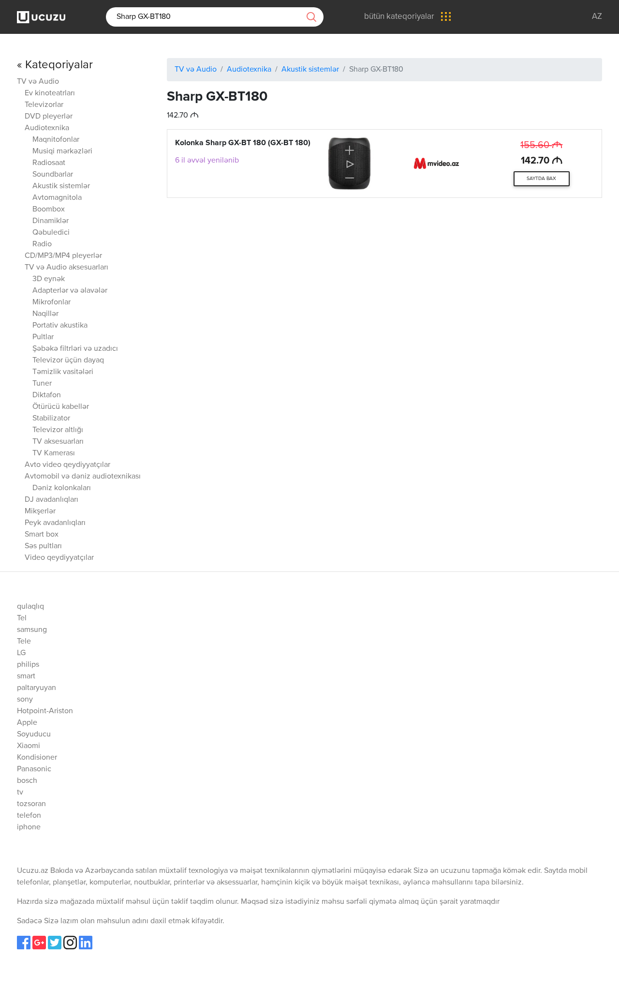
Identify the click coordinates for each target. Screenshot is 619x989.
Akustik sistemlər (61, 186)
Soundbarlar (52, 175)
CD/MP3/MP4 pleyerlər (63, 256)
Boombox (48, 209)
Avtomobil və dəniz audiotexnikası (83, 476)
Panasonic (34, 769)
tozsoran (31, 804)
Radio (42, 244)
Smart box (42, 535)
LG (21, 653)
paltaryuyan (36, 688)
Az (597, 17)
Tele (24, 641)
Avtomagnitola (57, 198)
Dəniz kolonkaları (61, 488)
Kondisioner (37, 758)
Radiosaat (48, 163)
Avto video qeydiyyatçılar (67, 465)
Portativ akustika (60, 326)
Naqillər (45, 314)
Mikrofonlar (51, 302)
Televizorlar (44, 105)
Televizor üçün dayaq (68, 360)
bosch (27, 781)
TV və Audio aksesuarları (66, 267)
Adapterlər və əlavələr (69, 291)
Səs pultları (43, 546)
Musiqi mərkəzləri (62, 151)
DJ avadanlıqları (51, 500)
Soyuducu (34, 734)
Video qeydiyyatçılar (59, 558)
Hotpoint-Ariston (45, 711)
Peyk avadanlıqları (55, 523)
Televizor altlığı (57, 430)
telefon (29, 816)
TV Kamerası (53, 453)
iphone (29, 827)
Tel (22, 618)
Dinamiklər (50, 221)
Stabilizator (51, 418)
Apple (27, 723)
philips (28, 665)
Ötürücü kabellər (60, 407)
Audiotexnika (47, 128)
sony (25, 700)
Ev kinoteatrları (50, 93)
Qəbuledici (51, 233)
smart (26, 676)
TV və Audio (38, 82)
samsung (32, 630)
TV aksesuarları (58, 442)
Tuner (42, 384)
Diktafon (46, 395)
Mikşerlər (40, 511)
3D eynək (48, 279)
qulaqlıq (30, 607)
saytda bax (541, 178)
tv (20, 792)
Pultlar (43, 337)
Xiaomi (28, 746)
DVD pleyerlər (49, 116)
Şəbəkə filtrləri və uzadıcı (75, 349)
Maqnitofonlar (55, 140)
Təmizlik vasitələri (62, 372)
